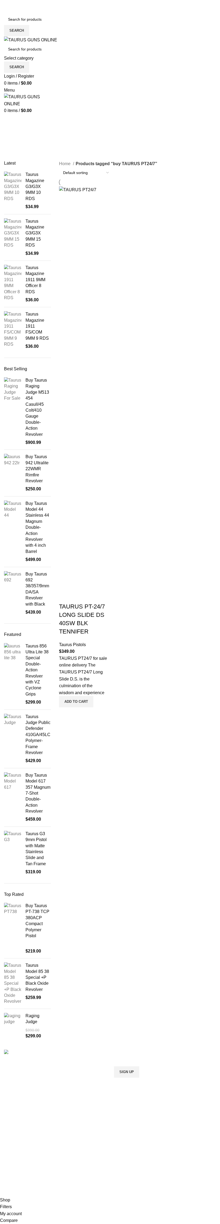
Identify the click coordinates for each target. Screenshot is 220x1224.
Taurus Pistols (72, 644)
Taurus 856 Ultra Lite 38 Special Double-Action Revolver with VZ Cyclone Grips (37, 670)
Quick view (65, 714)
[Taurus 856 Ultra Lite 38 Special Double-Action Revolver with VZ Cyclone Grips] (12, 674)
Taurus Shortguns (21, 1156)
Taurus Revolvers (20, 1136)
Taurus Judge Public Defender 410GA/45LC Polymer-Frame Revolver (37, 734)
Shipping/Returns (130, 1156)
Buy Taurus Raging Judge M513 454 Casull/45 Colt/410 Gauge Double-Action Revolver (37, 407)
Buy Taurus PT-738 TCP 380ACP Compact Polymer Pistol (37, 920)
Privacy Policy (127, 1176)
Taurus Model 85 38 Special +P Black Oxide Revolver (37, 977)
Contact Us (124, 1166)
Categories (16, 157)
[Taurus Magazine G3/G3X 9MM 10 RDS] (12, 191)
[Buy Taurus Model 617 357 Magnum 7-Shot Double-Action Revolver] (12, 797)
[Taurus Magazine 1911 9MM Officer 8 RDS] (12, 284)
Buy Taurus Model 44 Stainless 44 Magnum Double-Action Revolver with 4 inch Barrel (37, 527)
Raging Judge (32, 1018)
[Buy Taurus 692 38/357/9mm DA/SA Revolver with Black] (12, 593)
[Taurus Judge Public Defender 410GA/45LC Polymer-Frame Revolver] (12, 739)
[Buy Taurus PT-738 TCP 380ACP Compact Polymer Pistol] (12, 928)
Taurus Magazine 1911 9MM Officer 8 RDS (35, 279)
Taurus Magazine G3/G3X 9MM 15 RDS (34, 233)
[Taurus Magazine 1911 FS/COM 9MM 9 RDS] (12, 330)
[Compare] (65, 596)
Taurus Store (16, 1166)
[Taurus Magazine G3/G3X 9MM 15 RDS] (12, 237)
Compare (13, 1186)
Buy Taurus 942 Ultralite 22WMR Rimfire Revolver (37, 468)
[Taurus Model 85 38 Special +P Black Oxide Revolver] (12, 983)
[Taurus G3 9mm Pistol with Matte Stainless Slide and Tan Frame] (12, 853)
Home (65, 163)
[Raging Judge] (12, 1026)
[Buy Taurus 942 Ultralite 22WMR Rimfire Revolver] (12, 473)
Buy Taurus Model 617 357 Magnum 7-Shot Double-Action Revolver (37, 793)
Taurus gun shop (20, 1176)
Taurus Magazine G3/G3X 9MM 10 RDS (34, 186)
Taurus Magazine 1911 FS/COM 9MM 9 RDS (37, 326)
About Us (123, 1146)
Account (122, 1136)
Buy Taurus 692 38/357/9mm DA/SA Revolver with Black (37, 589)
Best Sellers (20, 133)
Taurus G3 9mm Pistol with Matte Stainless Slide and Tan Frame (36, 848)
